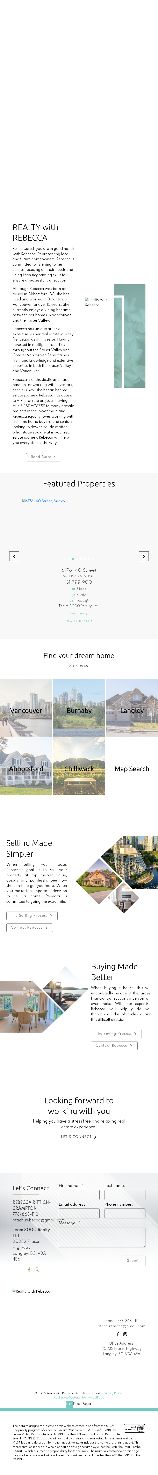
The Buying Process (114, 1034)
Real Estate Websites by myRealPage (79, 1397)
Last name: (115, 1186)
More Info (77, 614)
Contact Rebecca (27, 927)
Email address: (73, 1205)
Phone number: (119, 1205)
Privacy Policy (112, 1393)
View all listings (77, 621)
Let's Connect (76, 1137)
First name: (69, 1186)
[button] (145, 179)
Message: (68, 1223)
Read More (41, 457)
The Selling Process (29, 916)
